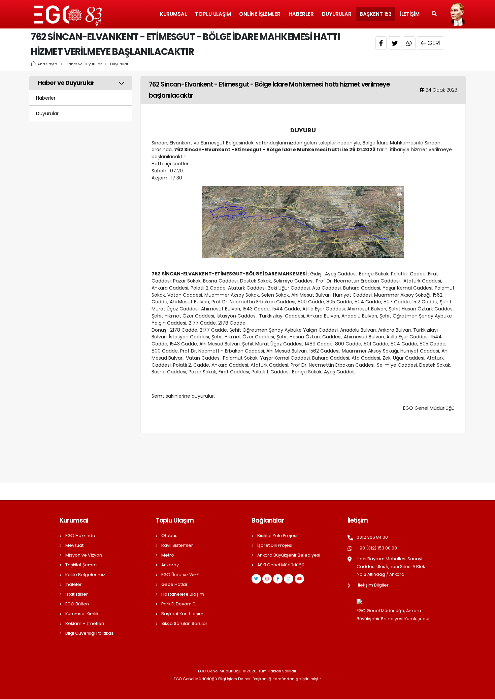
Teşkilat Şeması (82, 565)
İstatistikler (76, 594)
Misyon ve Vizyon (83, 555)
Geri (433, 43)
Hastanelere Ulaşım (182, 594)
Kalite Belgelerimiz (85, 574)
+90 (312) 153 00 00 (377, 548)
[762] (303, 222)
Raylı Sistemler (177, 545)
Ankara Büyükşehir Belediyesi (288, 555)
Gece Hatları (175, 584)
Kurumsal (173, 14)
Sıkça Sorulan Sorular (184, 623)
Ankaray (170, 565)
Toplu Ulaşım (213, 14)
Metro (167, 555)
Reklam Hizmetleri (84, 623)
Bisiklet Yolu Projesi (277, 535)
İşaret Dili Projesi (274, 545)
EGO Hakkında (80, 535)
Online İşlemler (259, 14)
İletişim (410, 14)
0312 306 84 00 (372, 537)
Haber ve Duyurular (84, 64)
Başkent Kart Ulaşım (182, 614)
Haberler (301, 14)
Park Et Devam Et (178, 604)
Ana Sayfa (47, 64)
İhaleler (73, 584)
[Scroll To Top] (483, 691)
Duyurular (337, 14)
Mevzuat (74, 545)
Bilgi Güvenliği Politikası (89, 633)
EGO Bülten (77, 604)
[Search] (434, 14)
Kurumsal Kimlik (81, 614)
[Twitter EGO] (256, 579)
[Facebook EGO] (278, 579)
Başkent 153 (376, 14)
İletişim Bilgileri (374, 585)
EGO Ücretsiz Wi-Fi (180, 574)
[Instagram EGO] (267, 579)
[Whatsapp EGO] (288, 579)
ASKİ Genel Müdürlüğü (280, 565)
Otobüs (169, 535)
